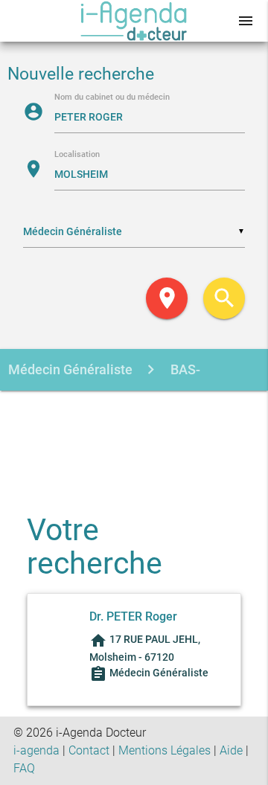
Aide (231, 750)
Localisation (77, 155)
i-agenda (36, 750)
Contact (88, 750)
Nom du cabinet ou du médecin (112, 98)
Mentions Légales (164, 750)
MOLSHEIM (109, 412)
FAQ (24, 768)
